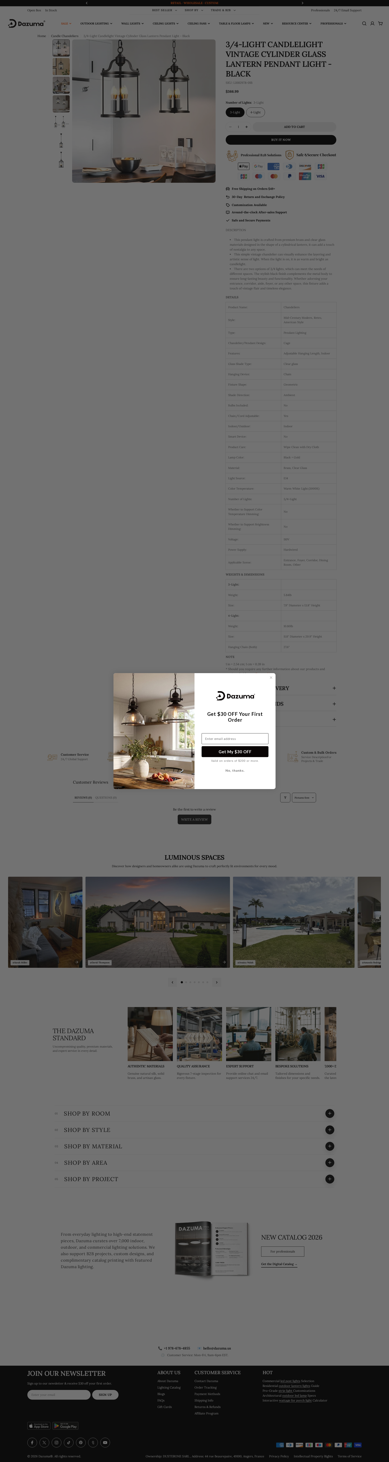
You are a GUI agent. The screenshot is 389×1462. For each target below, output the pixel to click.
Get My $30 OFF (235, 751)
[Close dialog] (271, 677)
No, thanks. (235, 770)
